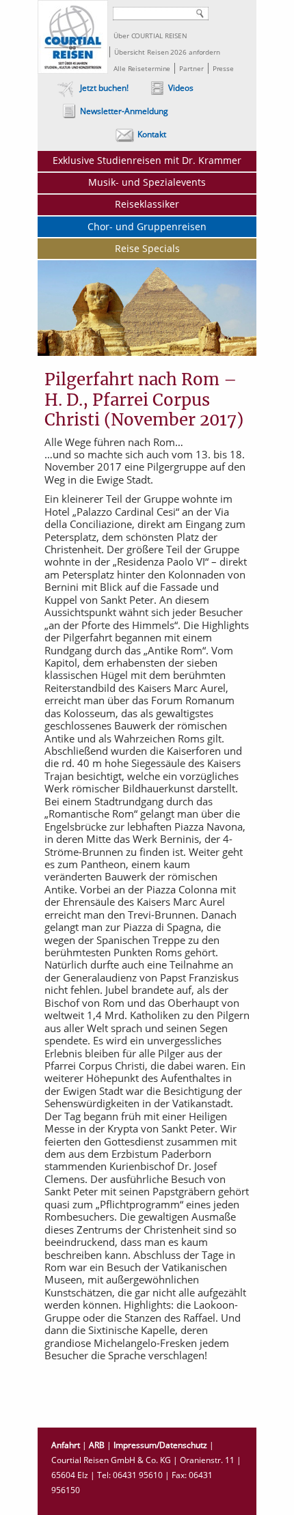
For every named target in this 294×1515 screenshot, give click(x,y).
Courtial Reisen (73, 37)
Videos (180, 88)
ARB (97, 1445)
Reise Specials (147, 248)
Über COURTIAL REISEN (150, 35)
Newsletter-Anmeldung (124, 111)
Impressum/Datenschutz (160, 1445)
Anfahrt (65, 1445)
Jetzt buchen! (104, 88)
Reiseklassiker (147, 203)
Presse (223, 68)
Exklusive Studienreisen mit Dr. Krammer (147, 160)
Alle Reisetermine (141, 68)
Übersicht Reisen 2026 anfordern (167, 52)
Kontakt (151, 134)
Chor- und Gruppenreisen (147, 226)
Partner (191, 68)
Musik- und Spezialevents (147, 182)
